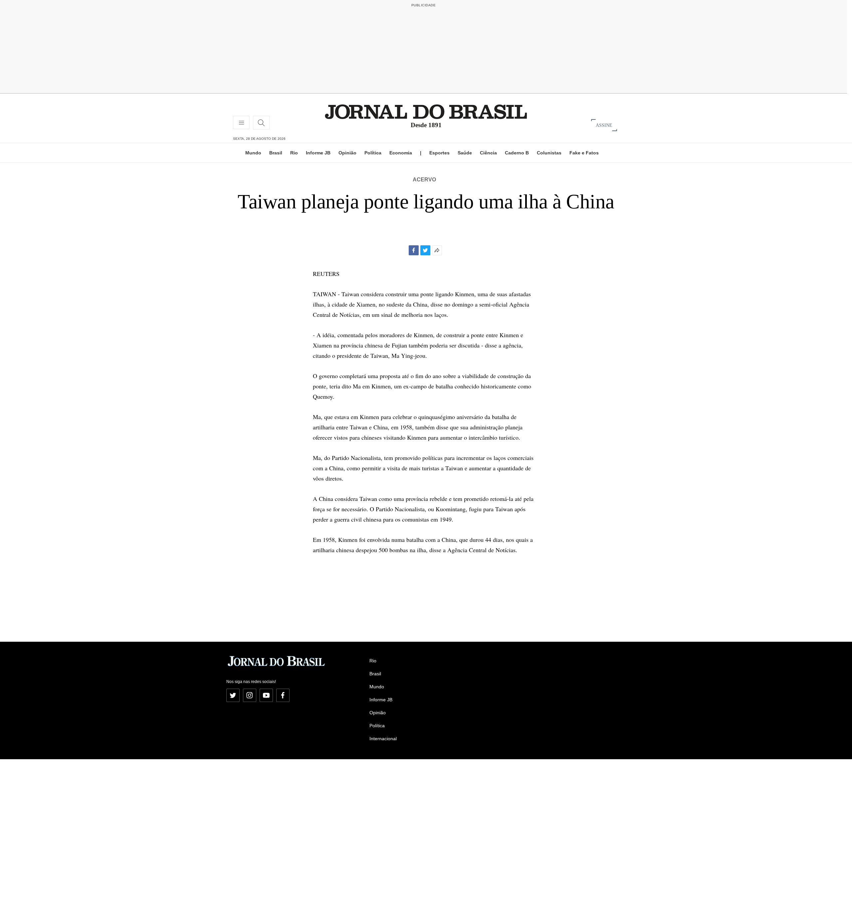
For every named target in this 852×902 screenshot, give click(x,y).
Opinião (347, 152)
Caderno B (517, 152)
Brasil (275, 152)
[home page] (426, 111)
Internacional (383, 738)
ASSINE (604, 124)
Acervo (424, 179)
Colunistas (549, 152)
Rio (294, 152)
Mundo (253, 152)
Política (372, 152)
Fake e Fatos (584, 152)
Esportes (439, 152)
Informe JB (318, 152)
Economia (400, 152)
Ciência (488, 152)
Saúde (465, 152)
